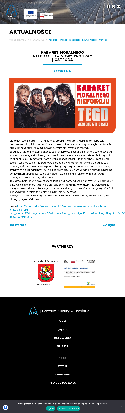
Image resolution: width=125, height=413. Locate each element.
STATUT (62, 366)
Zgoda (51, 408)
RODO (62, 358)
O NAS (62, 321)
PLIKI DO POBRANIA (63, 382)
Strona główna (16, 39)
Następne (109, 225)
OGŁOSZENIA (62, 337)
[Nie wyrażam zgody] (121, 406)
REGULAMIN (62, 374)
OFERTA (62, 329)
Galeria (62, 346)
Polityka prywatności (69, 408)
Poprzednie (17, 225)
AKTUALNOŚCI (36, 39)
